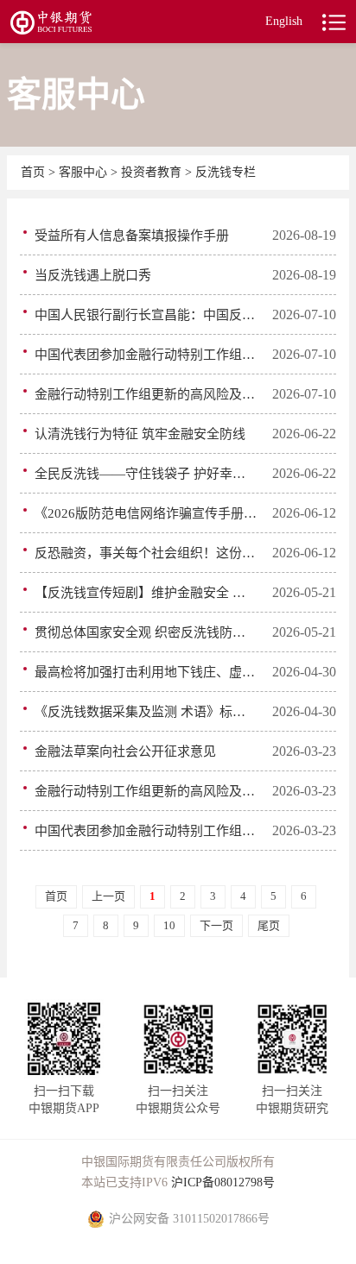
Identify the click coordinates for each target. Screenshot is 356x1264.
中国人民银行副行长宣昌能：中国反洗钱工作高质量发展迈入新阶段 (146, 315)
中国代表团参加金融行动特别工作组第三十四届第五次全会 (146, 831)
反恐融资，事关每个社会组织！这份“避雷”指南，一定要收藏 (146, 553)
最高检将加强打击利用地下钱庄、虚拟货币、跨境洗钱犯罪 (146, 672)
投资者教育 (151, 172)
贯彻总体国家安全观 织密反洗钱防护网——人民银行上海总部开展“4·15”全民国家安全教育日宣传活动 (146, 632)
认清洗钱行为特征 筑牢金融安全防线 (140, 434)
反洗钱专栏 (225, 172)
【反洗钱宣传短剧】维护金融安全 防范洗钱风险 (146, 593)
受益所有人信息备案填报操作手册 (132, 235)
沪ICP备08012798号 (223, 1182)
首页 (34, 172)
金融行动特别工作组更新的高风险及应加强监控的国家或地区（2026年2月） (146, 791)
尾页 (268, 925)
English (283, 21)
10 (169, 925)
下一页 (216, 925)
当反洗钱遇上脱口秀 (93, 275)
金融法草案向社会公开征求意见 (125, 751)
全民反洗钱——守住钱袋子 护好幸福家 (146, 474)
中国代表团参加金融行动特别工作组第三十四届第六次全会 (146, 355)
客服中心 (85, 172)
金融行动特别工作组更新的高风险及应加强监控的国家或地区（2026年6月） (146, 394)
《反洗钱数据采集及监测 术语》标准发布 (146, 712)
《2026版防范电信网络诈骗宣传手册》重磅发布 (146, 513)
